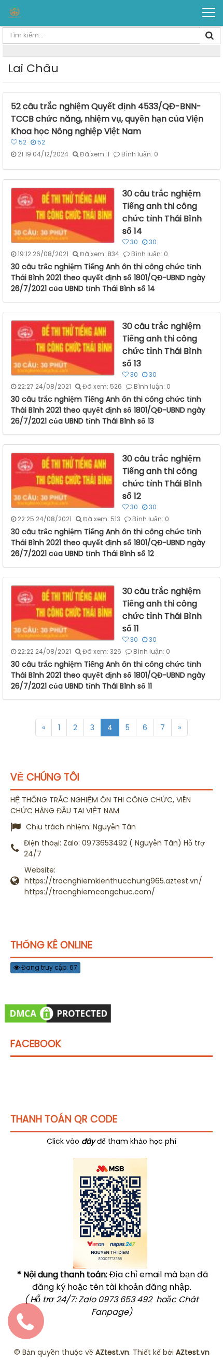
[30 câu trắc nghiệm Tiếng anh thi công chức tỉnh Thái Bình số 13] (64, 347)
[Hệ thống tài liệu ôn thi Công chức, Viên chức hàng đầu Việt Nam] (47, 12)
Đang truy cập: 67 (48, 967)
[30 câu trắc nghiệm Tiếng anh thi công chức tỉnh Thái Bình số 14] (64, 214)
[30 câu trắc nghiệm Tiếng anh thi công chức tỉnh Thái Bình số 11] (64, 612)
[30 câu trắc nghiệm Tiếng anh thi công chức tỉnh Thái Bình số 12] (64, 479)
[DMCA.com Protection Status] (58, 1013)
